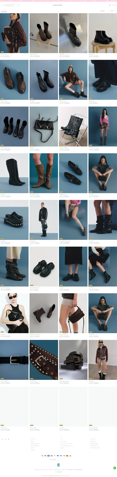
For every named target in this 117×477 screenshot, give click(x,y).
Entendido (73, 475)
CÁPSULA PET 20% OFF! (35, 445)
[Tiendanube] (58, 472)
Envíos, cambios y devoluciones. (66, 443)
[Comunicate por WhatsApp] (114, 468)
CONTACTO (33, 450)
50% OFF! (32, 441)
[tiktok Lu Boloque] (8, 439)
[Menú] (2, 5)
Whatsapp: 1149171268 (94, 443)
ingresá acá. (71, 469)
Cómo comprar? (63, 441)
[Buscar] (18, 5)
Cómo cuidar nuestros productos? (66, 445)
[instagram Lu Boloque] (2, 439)
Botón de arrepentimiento (78, 469)
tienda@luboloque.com (94, 445)
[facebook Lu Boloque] (5, 439)
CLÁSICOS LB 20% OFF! (35, 443)
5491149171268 (92, 441)
